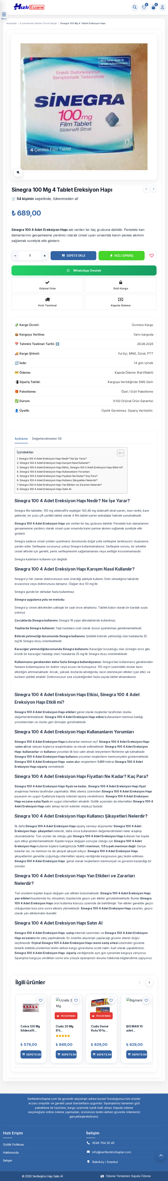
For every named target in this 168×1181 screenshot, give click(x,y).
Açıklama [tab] (21, 438)
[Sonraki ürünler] (149, 982)
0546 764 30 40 (103, 1143)
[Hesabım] (162, 7)
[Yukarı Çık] (161, 1155)
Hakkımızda (11, 1152)
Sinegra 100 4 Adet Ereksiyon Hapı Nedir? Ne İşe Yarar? (53, 458)
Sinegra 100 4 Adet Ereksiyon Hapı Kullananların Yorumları (55, 471)
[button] (30, 1054)
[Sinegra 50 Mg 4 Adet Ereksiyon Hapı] (153, 189)
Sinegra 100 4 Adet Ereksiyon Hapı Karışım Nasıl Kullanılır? (55, 462)
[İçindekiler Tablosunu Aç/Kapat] (118, 452)
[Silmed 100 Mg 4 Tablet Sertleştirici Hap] (146, 189)
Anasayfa (11, 23)
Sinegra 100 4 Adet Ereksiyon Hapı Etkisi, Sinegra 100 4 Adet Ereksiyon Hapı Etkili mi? (71, 467)
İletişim (7, 1160)
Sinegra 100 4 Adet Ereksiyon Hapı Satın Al (45, 489)
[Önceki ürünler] (139, 982)
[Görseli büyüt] (18, 172)
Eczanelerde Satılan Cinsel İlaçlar (38, 23)
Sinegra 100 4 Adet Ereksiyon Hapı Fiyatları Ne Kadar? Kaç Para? (59, 476)
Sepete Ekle (76, 255)
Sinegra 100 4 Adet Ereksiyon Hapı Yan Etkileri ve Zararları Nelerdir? (60, 484)
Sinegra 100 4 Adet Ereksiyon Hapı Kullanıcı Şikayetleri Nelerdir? (59, 480)
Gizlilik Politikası (13, 1144)
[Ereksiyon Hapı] (72, 6)
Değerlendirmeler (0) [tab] (47, 438)
